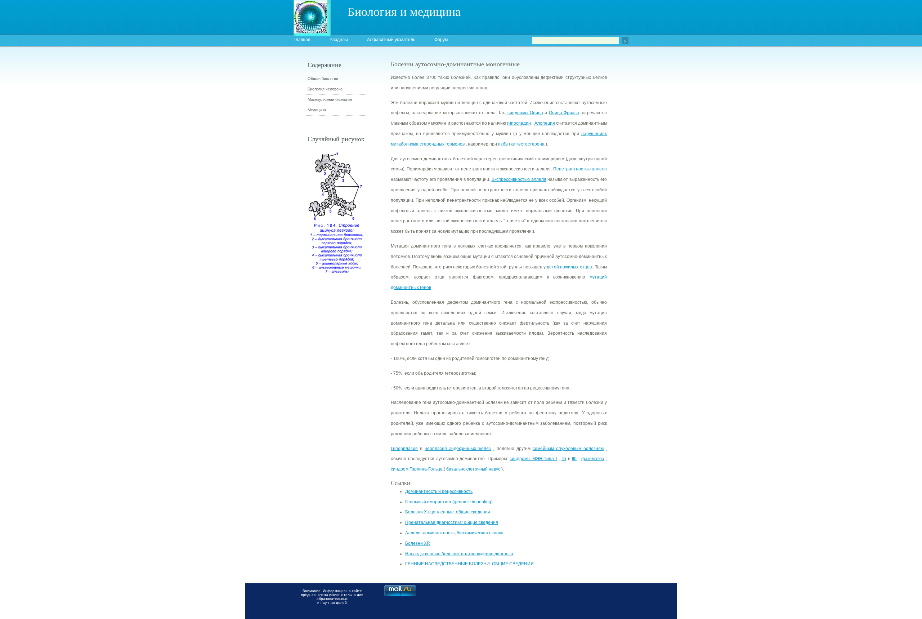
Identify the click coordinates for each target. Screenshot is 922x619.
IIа (563, 458)
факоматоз (592, 458)
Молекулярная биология (330, 99)
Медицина (317, 110)
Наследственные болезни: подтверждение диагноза (459, 553)
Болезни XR (417, 543)
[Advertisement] (646, 189)
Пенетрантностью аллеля (580, 169)
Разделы (339, 39)
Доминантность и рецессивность (439, 491)
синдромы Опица (525, 112)
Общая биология (323, 78)
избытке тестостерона (521, 144)
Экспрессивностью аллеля (518, 179)
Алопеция (544, 123)
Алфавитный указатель (391, 39)
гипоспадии (519, 123)
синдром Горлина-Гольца (417, 469)
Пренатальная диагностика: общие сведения (451, 522)
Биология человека (325, 89)
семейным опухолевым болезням (568, 448)
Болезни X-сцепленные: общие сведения (447, 512)
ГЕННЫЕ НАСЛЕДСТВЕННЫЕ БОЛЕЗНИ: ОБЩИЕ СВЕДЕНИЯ (469, 563)
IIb (574, 458)
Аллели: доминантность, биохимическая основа (454, 532)
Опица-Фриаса (564, 112)
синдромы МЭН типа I (533, 458)
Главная (302, 39)
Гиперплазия (404, 448)
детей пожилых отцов (569, 267)
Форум (441, 39)
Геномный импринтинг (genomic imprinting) (449, 501)
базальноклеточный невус (472, 469)
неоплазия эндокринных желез (458, 448)
